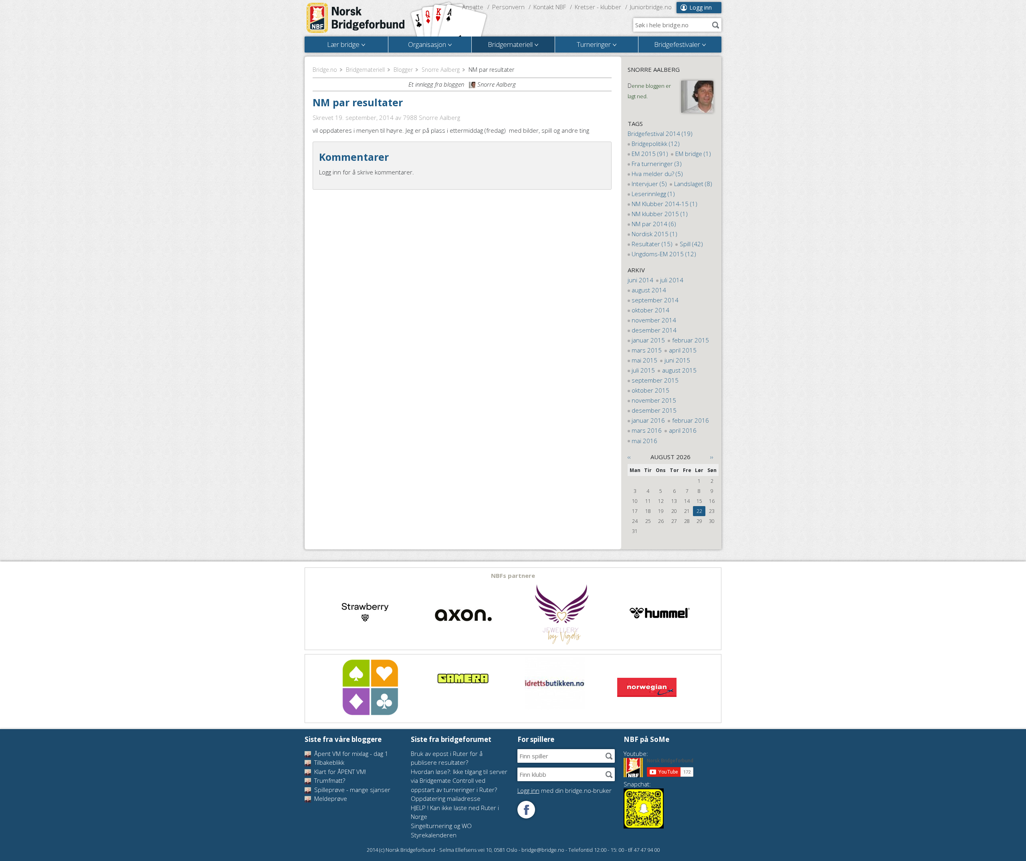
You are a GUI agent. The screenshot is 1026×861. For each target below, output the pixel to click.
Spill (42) (691, 244)
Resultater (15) (652, 244)
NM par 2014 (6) (654, 224)
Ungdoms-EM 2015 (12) (664, 254)
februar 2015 (690, 340)
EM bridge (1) (693, 154)
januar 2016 (648, 420)
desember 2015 (654, 410)
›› (711, 457)
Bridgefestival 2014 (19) (660, 134)
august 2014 (649, 290)
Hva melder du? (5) (657, 174)
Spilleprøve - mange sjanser (351, 790)
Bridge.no (325, 69)
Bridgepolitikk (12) (656, 144)
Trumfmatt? (329, 780)
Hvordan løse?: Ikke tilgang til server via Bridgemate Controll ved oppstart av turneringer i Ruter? (459, 781)
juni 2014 (640, 280)
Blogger (403, 69)
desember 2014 (654, 330)
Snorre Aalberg (441, 69)
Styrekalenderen (433, 835)
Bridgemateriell (365, 69)
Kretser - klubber (598, 7)
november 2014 (654, 320)
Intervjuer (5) (649, 184)
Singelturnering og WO (441, 826)
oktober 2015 (650, 390)
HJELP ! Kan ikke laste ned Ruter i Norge (455, 812)
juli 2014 (671, 280)
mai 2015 (644, 360)
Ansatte (472, 7)
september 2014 (655, 300)
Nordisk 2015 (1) (654, 234)
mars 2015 (647, 350)
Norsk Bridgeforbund (356, 18)
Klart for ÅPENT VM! (339, 772)
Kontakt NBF (549, 7)
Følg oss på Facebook (526, 809)
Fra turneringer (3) (657, 164)
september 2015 (655, 380)
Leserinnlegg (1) (653, 194)
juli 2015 (643, 370)
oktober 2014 (650, 310)
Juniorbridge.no (651, 7)
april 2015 (683, 350)
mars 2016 (647, 430)
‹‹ (629, 457)
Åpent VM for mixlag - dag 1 (350, 754)
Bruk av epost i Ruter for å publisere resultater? (447, 758)
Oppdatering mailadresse (446, 798)
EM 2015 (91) (650, 154)
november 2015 (654, 400)
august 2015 (679, 370)
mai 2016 (644, 441)
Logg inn (700, 7)
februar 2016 (690, 420)
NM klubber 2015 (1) (660, 214)
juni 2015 (677, 360)
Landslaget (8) (693, 184)
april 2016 (683, 430)
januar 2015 (648, 340)
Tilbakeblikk (328, 762)
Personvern (508, 7)
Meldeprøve (330, 798)
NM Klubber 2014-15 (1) (664, 204)
